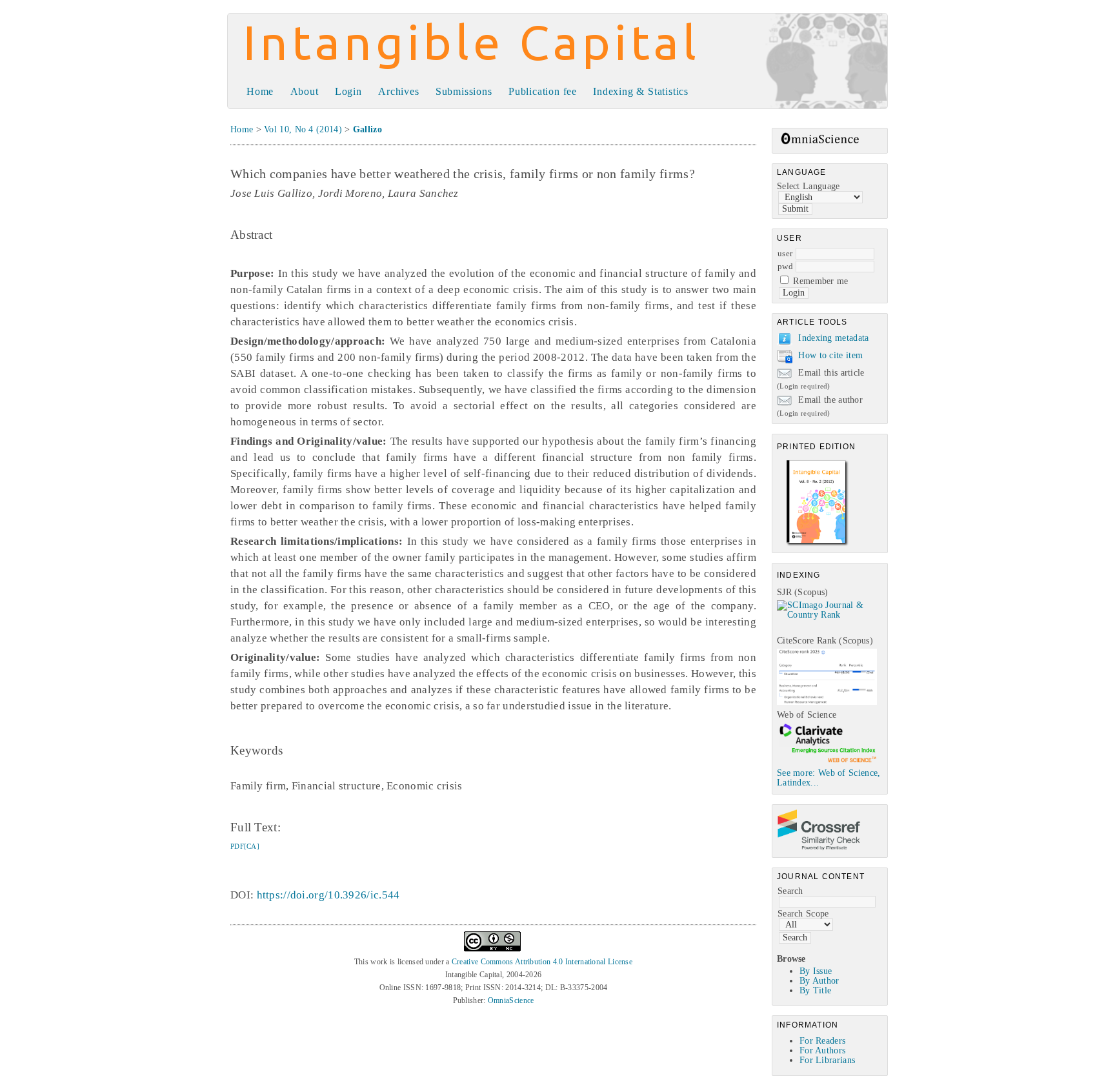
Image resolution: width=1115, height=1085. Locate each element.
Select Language (808, 186)
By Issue (815, 971)
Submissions (464, 91)
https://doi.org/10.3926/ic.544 (328, 895)
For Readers (822, 1041)
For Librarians (827, 1060)
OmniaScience (511, 1000)
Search (790, 891)
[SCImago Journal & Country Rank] (832, 615)
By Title (815, 990)
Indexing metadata (833, 338)
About (304, 91)
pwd (785, 266)
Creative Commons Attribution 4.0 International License (542, 961)
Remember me (820, 281)
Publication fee (542, 91)
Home (260, 91)
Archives (398, 91)
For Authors (822, 1050)
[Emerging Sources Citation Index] (827, 762)
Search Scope (803, 913)
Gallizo (367, 129)
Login (348, 91)
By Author (819, 981)
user (785, 253)
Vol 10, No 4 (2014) (303, 129)
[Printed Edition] (817, 544)
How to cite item (830, 355)
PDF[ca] (244, 846)
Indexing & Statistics (640, 91)
